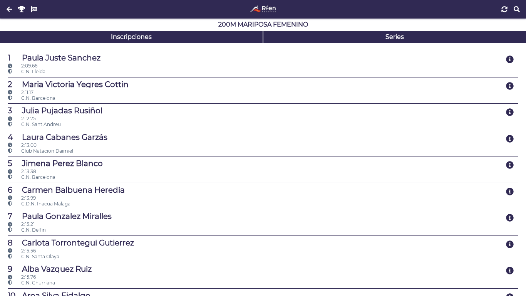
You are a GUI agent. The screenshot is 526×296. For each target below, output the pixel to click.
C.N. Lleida (32, 71)
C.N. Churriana (37, 282)
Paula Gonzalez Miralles (60, 216)
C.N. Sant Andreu (40, 124)
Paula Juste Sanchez (54, 58)
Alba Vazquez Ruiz (50, 269)
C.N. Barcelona (37, 98)
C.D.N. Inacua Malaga (45, 203)
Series (394, 36)
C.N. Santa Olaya (39, 256)
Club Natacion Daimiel (46, 150)
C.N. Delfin (33, 229)
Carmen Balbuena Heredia (66, 190)
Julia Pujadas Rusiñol (55, 110)
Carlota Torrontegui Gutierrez (71, 243)
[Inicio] (262, 9)
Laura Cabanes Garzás (57, 137)
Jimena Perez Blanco (55, 163)
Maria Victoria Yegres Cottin (68, 84)
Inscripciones (131, 36)
